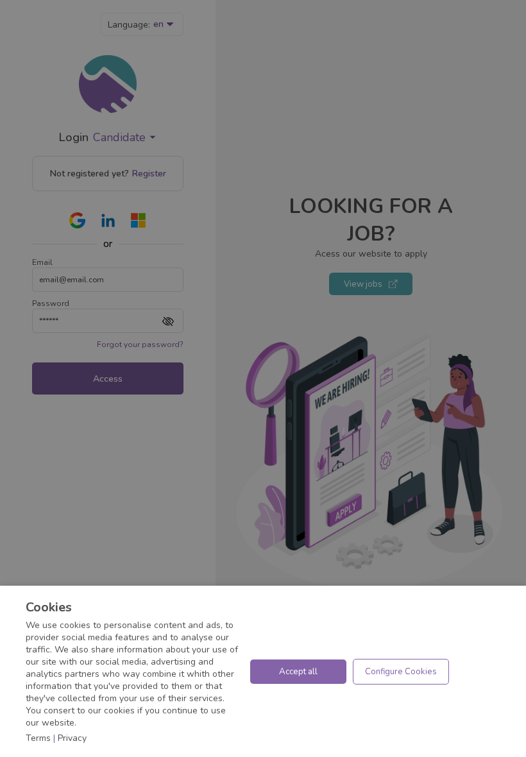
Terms (38, 738)
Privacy (72, 738)
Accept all (298, 671)
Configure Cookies (401, 671)
